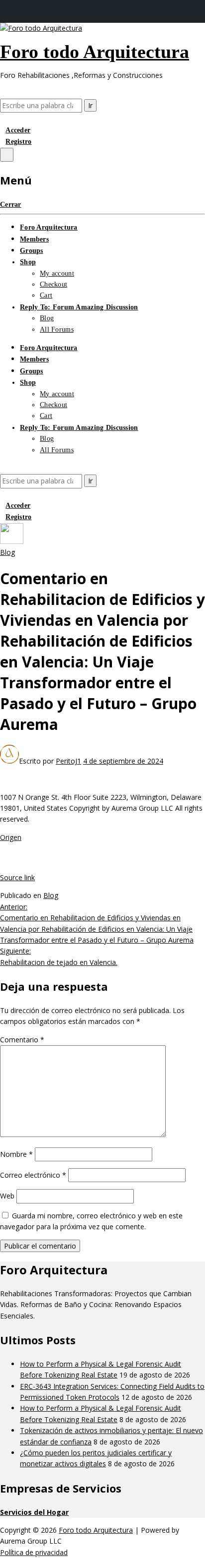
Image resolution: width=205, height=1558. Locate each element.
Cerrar (10, 204)
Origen (10, 837)
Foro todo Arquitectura (94, 51)
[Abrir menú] (6, 155)
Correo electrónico (33, 1175)
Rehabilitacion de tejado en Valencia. (58, 956)
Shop (28, 262)
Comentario (22, 1039)
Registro (18, 141)
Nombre (16, 1154)
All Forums (57, 329)
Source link (17, 877)
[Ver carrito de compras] (2, 118)
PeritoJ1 (68, 761)
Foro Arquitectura (49, 227)
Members (34, 239)
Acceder (17, 130)
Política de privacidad (34, 1552)
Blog (47, 318)
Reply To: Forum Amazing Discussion (79, 307)
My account (57, 273)
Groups (31, 250)
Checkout (53, 284)
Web (7, 1195)
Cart (46, 295)
